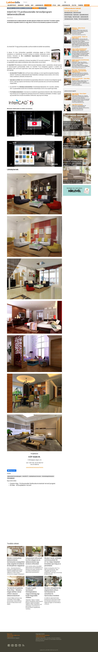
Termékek (80, 5)
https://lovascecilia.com (77, 57)
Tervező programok (83, 19)
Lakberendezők (66, 5)
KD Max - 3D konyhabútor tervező (20, 485)
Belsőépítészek (68, 12)
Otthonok (48, 5)
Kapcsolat (9, 634)
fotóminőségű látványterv (48, 476)
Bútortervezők (77, 12)
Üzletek (74, 5)
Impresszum (10, 636)
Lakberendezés (39, 5)
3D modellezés (10, 478)
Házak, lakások (18, 8)
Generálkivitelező (84, 14)
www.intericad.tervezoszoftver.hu (34, 467)
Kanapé (87, 5)
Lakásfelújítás (27, 8)
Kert (32, 5)
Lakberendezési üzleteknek (43, 635)
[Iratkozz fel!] (77, 195)
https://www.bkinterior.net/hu (79, 34)
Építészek (76, 14)
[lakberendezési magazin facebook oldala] (9, 645)
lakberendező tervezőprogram (14, 476)
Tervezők (35, 8)
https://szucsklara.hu (77, 85)
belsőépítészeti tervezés (35, 476)
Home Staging (68, 17)
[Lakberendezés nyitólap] (13, 2)
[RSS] (23, 645)
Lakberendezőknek (40, 636)
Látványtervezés (68, 19)
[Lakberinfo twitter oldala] (16, 645)
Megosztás (12, 470)
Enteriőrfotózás (68, 14)
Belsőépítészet (12, 5)
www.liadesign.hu (76, 46)
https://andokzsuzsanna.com (79, 67)
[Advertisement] (34, 34)
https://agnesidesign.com (78, 102)
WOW (59, 5)
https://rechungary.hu (77, 76)
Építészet (10, 8)
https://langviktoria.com (77, 110)
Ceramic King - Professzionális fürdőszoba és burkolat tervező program (32, 483)
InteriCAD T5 (25, 476)
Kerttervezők (76, 17)
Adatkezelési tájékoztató (13, 635)
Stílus (54, 5)
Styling (76, 19)
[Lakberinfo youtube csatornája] (19, 645)
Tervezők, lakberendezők (71, 11)
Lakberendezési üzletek (72, 8)
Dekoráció (20, 5)
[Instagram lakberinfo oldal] (12, 645)
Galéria (27, 5)
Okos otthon (42, 8)
